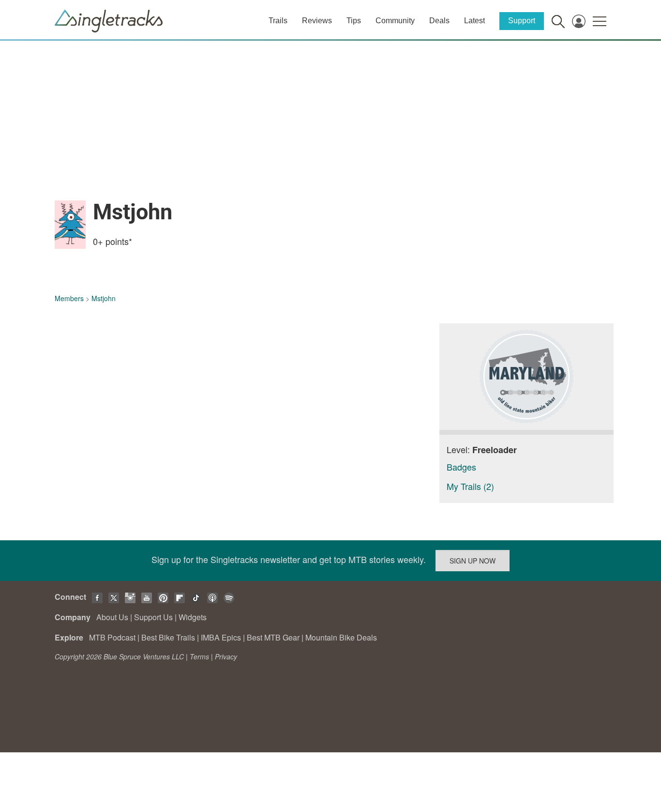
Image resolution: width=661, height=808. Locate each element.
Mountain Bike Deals (341, 637)
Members (69, 298)
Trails (278, 20)
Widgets (193, 617)
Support (521, 20)
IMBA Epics (221, 637)
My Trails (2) (470, 486)
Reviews (317, 20)
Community (395, 20)
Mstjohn (103, 298)
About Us (112, 617)
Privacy (226, 656)
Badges (461, 466)
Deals (439, 20)
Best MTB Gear (273, 637)
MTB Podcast (112, 637)
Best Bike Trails (168, 637)
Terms (199, 656)
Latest (474, 20)
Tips (353, 20)
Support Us (153, 617)
